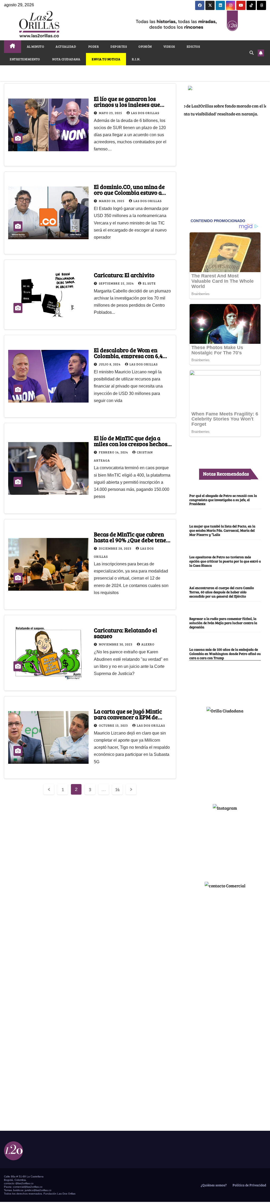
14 (117, 789)
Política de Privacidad (249, 1185)
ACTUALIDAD (66, 46)
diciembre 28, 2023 (115, 548)
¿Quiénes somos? (213, 1185)
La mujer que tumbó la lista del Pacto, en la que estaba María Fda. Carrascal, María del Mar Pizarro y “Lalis (222, 530)
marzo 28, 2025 (112, 201)
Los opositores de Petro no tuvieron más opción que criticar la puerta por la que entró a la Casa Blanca (225, 561)
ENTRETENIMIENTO (25, 59)
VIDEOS (169, 46)
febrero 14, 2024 (114, 452)
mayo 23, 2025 (111, 113)
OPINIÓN (145, 46)
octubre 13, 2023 (114, 725)
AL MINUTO (35, 46)
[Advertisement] (224, 757)
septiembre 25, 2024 (116, 283)
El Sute (149, 283)
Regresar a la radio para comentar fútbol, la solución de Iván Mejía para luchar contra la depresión (223, 622)
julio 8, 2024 (110, 364)
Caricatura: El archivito (124, 275)
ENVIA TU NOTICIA (106, 59)
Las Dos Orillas (145, 113)
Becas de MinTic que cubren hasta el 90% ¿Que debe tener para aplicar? (131, 540)
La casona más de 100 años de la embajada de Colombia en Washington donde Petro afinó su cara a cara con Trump (225, 653)
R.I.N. (136, 59)
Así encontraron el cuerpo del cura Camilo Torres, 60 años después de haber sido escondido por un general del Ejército (221, 592)
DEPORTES (118, 46)
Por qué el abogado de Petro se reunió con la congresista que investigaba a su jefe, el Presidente (223, 499)
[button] (251, 52)
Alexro (148, 644)
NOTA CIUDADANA (66, 59)
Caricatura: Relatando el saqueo (125, 633)
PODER (93, 46)
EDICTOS (193, 46)
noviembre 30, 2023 (116, 644)
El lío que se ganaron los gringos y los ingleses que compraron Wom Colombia (128, 104)
